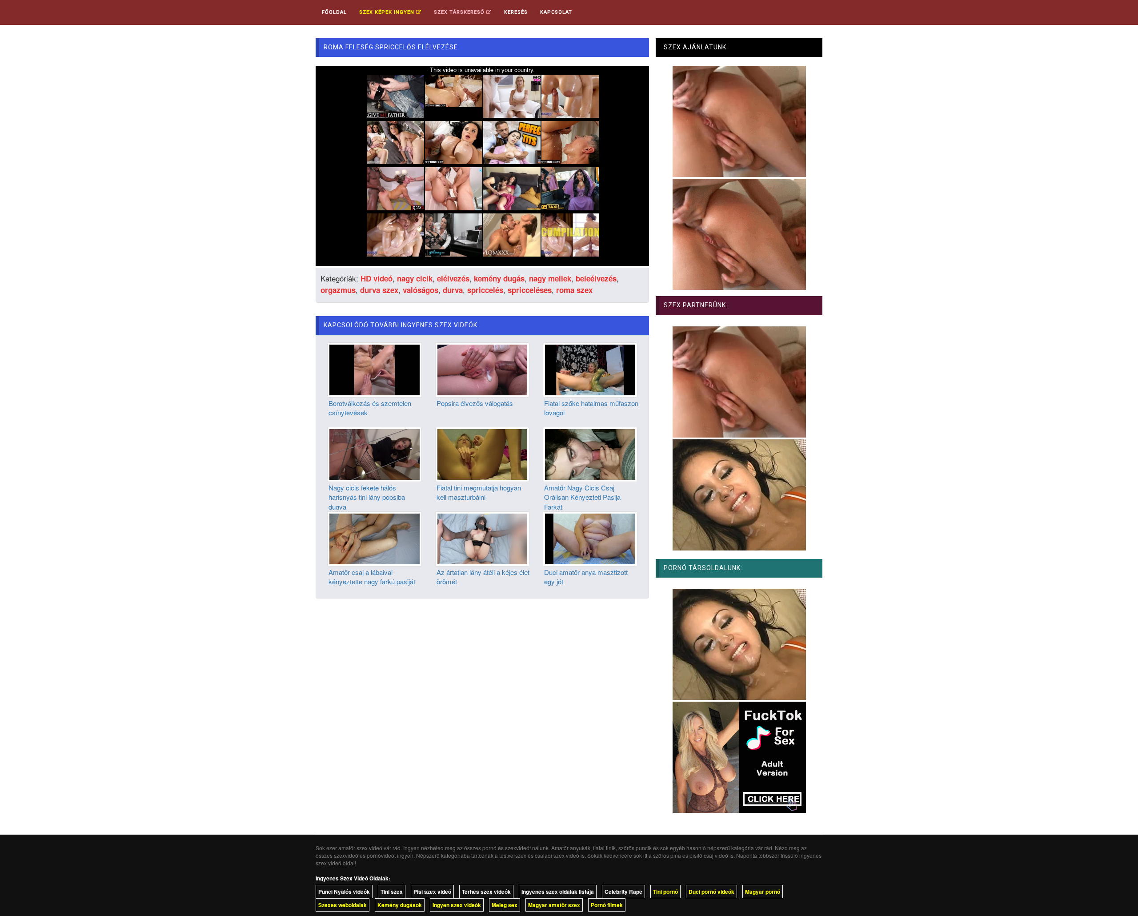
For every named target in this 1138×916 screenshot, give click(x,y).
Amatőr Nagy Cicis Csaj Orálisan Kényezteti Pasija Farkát (582, 497)
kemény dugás (499, 278)
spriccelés (485, 290)
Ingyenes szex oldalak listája (557, 892)
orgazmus (338, 290)
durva (453, 290)
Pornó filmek (607, 905)
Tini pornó (665, 892)
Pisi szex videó (432, 892)
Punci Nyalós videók (344, 892)
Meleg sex (504, 905)
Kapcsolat (556, 12)
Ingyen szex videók (457, 905)
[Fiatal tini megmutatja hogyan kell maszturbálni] (482, 453)
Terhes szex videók (486, 892)
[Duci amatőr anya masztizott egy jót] (590, 537)
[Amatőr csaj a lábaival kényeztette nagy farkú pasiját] (374, 537)
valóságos (420, 290)
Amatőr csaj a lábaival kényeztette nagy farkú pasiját (372, 576)
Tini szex (392, 892)
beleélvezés (596, 278)
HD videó (377, 278)
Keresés (516, 12)
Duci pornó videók (711, 892)
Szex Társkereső (460, 12)
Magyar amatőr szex (554, 905)
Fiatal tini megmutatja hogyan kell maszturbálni (479, 492)
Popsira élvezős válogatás (475, 403)
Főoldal (334, 12)
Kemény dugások (399, 905)
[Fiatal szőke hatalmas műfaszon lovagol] (590, 368)
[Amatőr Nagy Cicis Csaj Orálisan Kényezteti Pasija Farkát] (590, 453)
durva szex (379, 290)
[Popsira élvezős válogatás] (482, 368)
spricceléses (530, 290)
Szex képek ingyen (387, 12)
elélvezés (453, 278)
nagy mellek (550, 278)
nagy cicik (415, 278)
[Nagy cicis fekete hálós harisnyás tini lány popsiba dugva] (374, 453)
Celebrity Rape (623, 892)
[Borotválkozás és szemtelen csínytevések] (374, 368)
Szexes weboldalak (342, 905)
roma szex (574, 290)
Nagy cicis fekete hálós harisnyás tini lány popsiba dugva (367, 497)
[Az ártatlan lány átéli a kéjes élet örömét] (482, 537)
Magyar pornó (762, 892)
